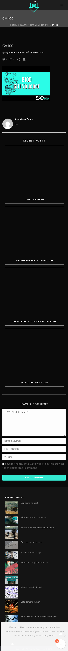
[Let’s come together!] (11, 606)
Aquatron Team (13, 52)
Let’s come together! (30, 601)
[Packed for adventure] (34, 354)
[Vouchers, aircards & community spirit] (11, 619)
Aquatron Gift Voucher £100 (33, 25)
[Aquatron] (34, 7)
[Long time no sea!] (34, 171)
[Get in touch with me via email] (17, 124)
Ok (12, 644)
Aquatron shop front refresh (34, 562)
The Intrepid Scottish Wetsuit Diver (34, 321)
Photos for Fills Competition (34, 260)
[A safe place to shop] (11, 555)
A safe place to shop (31, 552)
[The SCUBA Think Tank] (11, 592)
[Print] (26, 59)
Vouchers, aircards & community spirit (39, 616)
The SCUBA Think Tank (32, 587)
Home (13, 25)
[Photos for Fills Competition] (34, 232)
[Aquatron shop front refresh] (11, 567)
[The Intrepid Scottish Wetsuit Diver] (34, 293)
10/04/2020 (35, 52)
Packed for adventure (34, 382)
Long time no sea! (34, 199)
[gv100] (34, 33)
